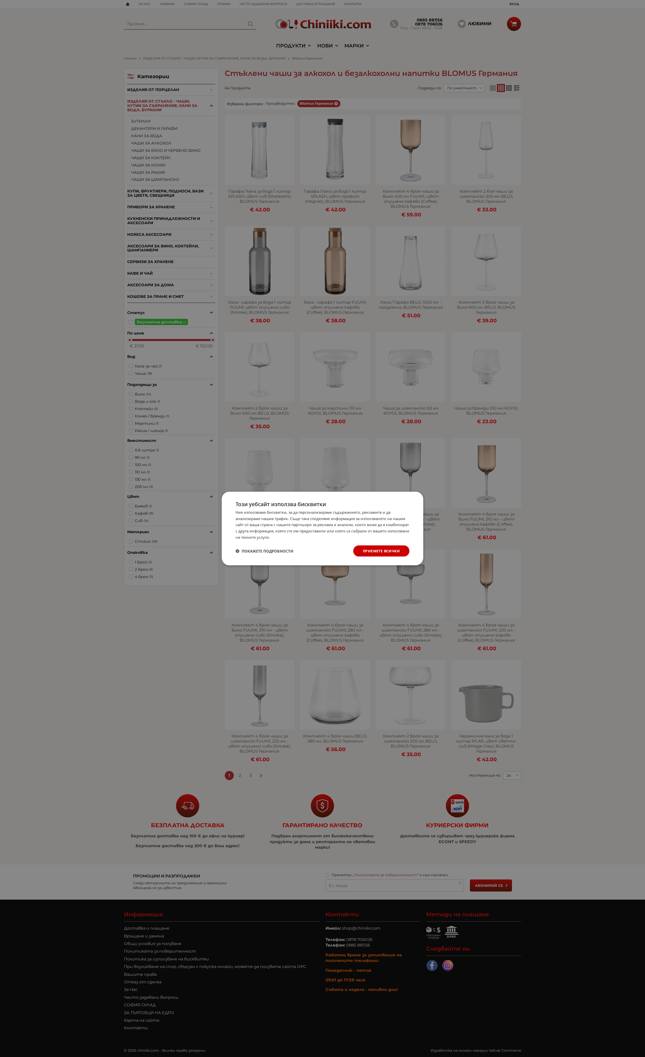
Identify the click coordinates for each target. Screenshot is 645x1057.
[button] (264, 551)
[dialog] (322, 528)
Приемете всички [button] (381, 550)
